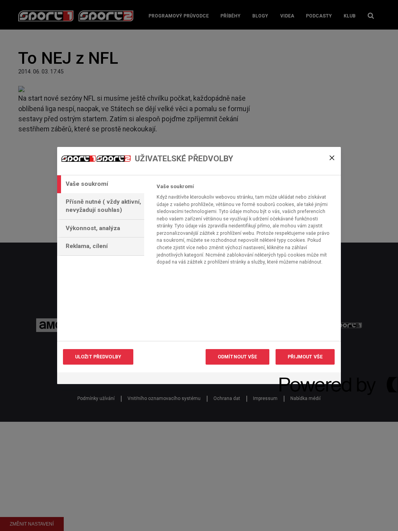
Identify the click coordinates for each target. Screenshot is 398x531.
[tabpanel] (245, 226)
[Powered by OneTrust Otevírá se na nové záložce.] (307, 379)
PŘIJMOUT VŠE (305, 357)
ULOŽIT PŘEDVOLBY (98, 357)
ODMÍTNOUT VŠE (237, 357)
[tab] (100, 184)
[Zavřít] (331, 157)
